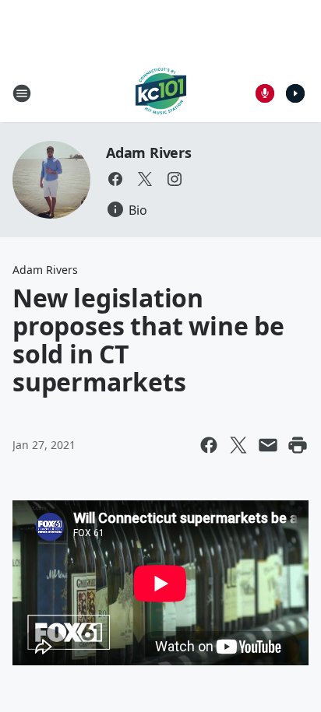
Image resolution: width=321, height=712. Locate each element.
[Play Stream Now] (295, 93)
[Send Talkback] (265, 93)
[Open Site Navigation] (21, 93)
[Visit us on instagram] (174, 179)
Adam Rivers (149, 152)
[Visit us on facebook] (115, 179)
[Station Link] (161, 93)
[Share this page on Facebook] (209, 445)
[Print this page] (298, 445)
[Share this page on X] (238, 445)
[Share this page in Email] (268, 445)
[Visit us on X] (145, 179)
